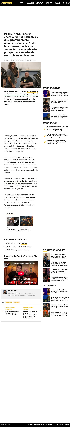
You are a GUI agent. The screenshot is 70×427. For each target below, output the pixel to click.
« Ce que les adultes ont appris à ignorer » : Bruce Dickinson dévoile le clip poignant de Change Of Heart (57, 136)
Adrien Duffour (10, 60)
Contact (61, 425)
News (21, 3)
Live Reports (39, 3)
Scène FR (57, 3)
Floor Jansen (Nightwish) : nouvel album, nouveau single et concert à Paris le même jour (56, 142)
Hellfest (24, 243)
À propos (30, 425)
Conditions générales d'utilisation (43, 425)
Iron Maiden (31, 91)
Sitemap (56, 425)
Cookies (67, 425)
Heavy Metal (9, 302)
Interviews (49, 3)
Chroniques (30, 3)
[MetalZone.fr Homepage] (6, 3)
